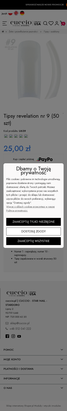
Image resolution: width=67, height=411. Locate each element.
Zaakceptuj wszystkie (33, 241)
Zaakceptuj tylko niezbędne (34, 222)
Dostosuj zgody (33, 231)
